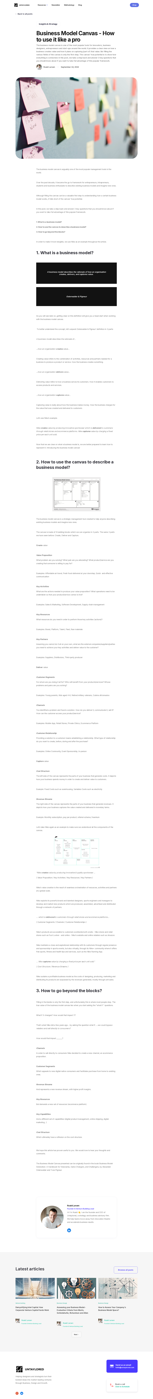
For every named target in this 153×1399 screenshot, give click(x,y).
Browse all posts (125, 1270)
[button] (42, 5)
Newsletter (56, 5)
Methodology (69, 5)
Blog (80, 5)
